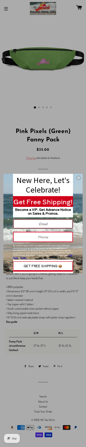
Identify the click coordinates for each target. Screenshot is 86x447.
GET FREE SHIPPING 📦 (43, 265)
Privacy (23, 257)
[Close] (78, 177)
